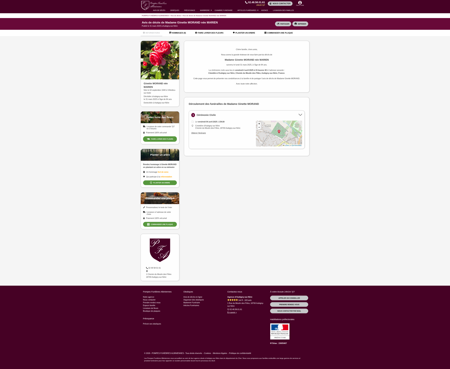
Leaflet (286, 145)
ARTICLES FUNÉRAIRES (246, 10)
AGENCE (264, 10)
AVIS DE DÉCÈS (159, 10)
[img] (279, 133)
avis (247, 300)
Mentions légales (220, 353)
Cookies (207, 353)
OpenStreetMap (296, 145)
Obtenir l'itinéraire (198, 133)
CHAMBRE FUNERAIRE (223, 10)
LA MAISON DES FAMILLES (283, 10)
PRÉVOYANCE (189, 10)
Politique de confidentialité (240, 353)
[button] (259, 124)
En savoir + (232, 312)
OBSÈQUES (174, 10)
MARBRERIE (205, 10)
